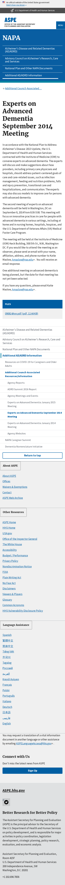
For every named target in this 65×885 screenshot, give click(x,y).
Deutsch (7, 707)
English (7, 723)
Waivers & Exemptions (15, 487)
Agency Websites (17, 433)
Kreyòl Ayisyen (11, 679)
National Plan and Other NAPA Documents (29, 68)
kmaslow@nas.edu (22, 259)
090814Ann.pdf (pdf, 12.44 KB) (21, 313)
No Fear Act (9, 583)
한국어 (7, 657)
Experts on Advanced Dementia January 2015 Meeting (32, 404)
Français (7, 684)
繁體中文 (8, 640)
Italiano (7, 701)
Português (9, 696)
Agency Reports (16, 382)
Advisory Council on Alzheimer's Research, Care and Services (31, 60)
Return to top (32, 455)
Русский (8, 668)
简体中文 (8, 646)
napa (11, 38)
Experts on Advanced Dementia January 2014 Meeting (32, 424)
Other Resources (13, 512)
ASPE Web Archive (13, 498)
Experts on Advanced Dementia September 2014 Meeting (35, 414)
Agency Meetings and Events (23, 395)
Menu (60, 25)
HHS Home (9, 527)
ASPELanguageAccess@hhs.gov (33, 743)
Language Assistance (16, 624)
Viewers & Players (12, 594)
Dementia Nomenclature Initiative (23, 446)
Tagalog (7, 662)
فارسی (6, 718)
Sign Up (32, 770)
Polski (6, 690)
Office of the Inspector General (20, 539)
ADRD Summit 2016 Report (22, 389)
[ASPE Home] (20, 22)
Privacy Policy (10, 561)
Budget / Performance (15, 555)
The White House (12, 544)
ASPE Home (9, 522)
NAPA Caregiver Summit (18, 440)
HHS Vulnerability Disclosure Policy (23, 610)
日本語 (7, 712)
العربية (6, 673)
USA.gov (7, 533)
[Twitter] (6, 802)
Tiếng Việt (8, 651)
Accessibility (10, 550)
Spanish (7, 635)
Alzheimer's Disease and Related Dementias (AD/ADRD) (30, 50)
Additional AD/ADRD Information (23, 75)
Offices (6, 481)
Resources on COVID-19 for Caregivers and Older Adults (31, 363)
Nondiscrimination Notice (17, 566)
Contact (7, 492)
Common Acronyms (13, 605)
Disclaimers (9, 588)
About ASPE (10, 465)
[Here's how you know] (32, 4)
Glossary (7, 599)
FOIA (5, 572)
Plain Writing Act (12, 577)
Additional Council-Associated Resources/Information (22, 374)
